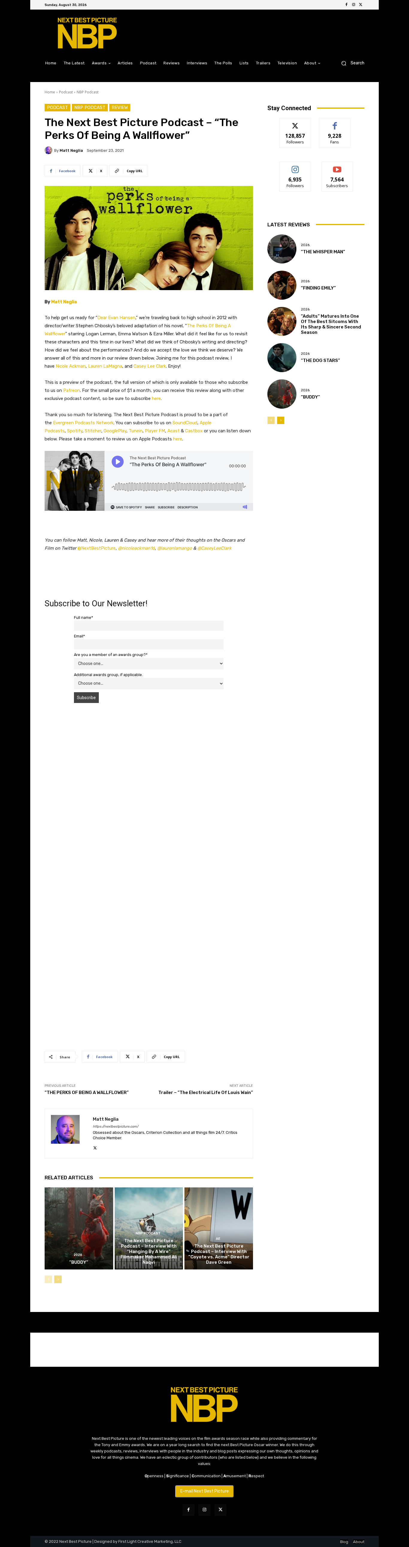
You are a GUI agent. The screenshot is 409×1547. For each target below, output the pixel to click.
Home (50, 92)
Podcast (66, 92)
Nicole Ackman (71, 366)
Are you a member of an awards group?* (111, 654)
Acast (173, 431)
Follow (295, 122)
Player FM (155, 431)
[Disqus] (149, 792)
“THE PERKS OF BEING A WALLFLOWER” (87, 1092)
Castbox (194, 431)
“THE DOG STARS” (320, 360)
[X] (360, 4)
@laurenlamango (174, 548)
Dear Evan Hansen (116, 317)
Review (120, 107)
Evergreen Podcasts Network (83, 422)
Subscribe (337, 166)
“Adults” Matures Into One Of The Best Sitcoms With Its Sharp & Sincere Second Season (331, 324)
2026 (78, 1255)
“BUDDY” (78, 1262)
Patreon (71, 390)
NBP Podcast (88, 92)
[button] (350, 63)
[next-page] (58, 1279)
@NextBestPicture (97, 548)
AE (218, 1238)
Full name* (83, 617)
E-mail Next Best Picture (204, 1491)
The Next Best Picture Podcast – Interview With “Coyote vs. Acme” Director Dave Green (218, 1254)
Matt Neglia (71, 150)
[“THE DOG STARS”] (281, 357)
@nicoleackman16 (136, 548)
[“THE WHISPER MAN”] (281, 248)
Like (334, 122)
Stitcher (93, 431)
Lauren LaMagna (105, 366)
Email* (79, 636)
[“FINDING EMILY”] (281, 285)
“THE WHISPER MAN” (323, 251)
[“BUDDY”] (79, 1228)
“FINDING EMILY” (318, 288)
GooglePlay (115, 431)
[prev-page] (48, 1279)
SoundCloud (184, 422)
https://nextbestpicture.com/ (115, 1126)
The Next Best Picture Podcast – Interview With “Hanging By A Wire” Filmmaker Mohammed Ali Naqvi (149, 1251)
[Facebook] (346, 4)
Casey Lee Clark (150, 366)
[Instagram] (353, 4)
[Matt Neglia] (49, 150)
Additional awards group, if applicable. (108, 674)
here (156, 398)
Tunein (136, 431)
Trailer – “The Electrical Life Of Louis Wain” (205, 1092)
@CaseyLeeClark (214, 548)
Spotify (74, 431)
